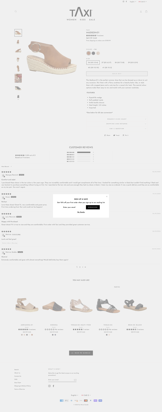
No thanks (81, 212)
